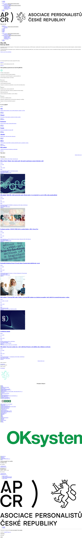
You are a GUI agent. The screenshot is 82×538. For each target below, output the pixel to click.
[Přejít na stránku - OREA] (1, 386)
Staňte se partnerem (5, 5)
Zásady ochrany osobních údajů (7, 476)
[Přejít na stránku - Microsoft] (2, 418)
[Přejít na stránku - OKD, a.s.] (6, 403)
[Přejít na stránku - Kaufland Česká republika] (4, 387)
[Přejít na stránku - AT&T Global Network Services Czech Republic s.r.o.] (9, 395)
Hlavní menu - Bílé (3, 24)
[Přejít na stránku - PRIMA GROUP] (3, 390)
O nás (3, 9)
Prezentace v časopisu (7, 8)
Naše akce (3, 25)
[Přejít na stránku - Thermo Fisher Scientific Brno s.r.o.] (6, 411)
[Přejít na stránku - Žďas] (1, 459)
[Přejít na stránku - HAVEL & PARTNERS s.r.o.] (5, 458)
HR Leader (6, 27)
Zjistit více (2, 62)
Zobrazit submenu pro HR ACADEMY (13, 26)
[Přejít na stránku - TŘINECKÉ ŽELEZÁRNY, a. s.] (5, 389)
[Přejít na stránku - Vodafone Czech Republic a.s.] (5, 397)
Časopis (3, 29)
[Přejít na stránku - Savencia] (2, 419)
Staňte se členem (4, 3)
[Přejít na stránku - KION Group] (2, 388)
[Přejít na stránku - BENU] (1, 416)
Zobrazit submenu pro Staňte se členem (13, 3)
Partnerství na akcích (7, 6)
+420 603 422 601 (3, 466)
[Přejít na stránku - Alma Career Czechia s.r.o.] (4, 408)
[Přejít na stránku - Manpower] (2, 414)
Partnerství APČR (7, 7)
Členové (3, 30)
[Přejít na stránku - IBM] (1, 415)
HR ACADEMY (4, 26)
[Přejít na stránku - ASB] (1, 385)
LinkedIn (3, 1)
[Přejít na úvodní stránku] (41, 22)
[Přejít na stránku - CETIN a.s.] (2, 392)
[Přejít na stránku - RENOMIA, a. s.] (3, 413)
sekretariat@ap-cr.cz (3, 474)
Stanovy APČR (4, 478)
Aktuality (3, 28)
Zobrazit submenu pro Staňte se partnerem (14, 5)
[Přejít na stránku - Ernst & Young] (3, 456)
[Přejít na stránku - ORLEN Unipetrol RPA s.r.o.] (5, 398)
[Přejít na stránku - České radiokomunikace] (4, 417)
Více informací (2, 364)
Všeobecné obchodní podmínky (7, 477)
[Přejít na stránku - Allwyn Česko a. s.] (3, 412)
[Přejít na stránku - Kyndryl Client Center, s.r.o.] (5, 407)
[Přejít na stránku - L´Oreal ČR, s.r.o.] (3, 409)
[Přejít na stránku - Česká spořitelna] (3, 420)
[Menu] (0, 23)
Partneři (3, 31)
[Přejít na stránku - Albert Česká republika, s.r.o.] (5, 405)
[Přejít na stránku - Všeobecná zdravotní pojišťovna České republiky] (8, 406)
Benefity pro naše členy (7, 4)
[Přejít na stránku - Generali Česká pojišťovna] (4, 393)
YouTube (3, 527)
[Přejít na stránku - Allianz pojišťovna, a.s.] (4, 396)
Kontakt (3, 10)
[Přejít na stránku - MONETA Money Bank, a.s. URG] (6, 410)
